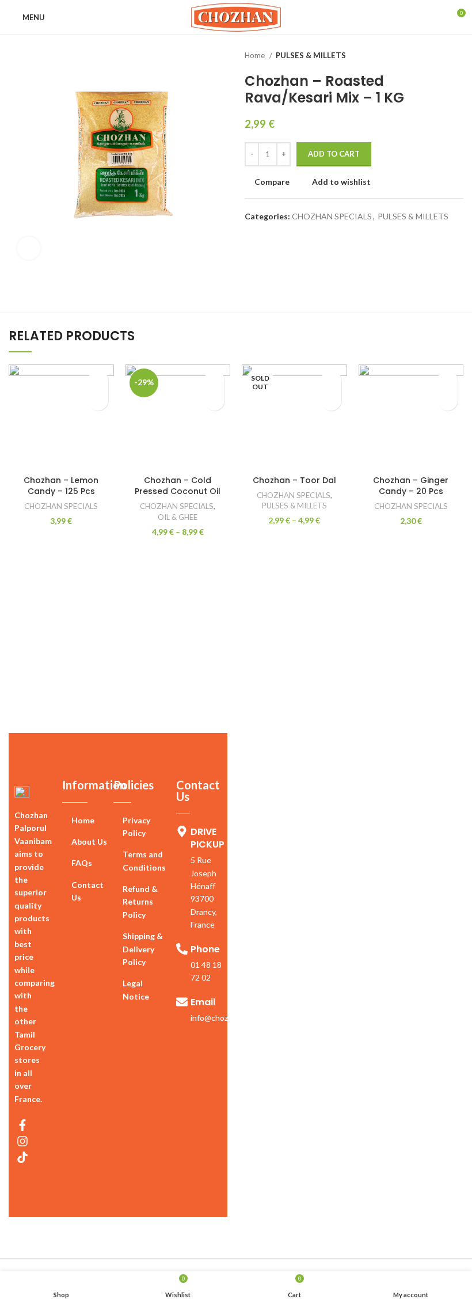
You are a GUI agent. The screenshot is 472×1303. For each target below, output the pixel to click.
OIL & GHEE (177, 517)
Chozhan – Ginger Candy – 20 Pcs (410, 485)
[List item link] (87, 820)
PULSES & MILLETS (311, 55)
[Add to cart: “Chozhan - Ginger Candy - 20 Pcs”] (447, 400)
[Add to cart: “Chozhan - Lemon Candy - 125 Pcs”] (98, 400)
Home (256, 55)
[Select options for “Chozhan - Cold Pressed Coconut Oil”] (214, 400)
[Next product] (457, 56)
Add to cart (334, 153)
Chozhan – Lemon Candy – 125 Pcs (61, 485)
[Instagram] (22, 1141)
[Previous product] (434, 56)
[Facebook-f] (22, 1125)
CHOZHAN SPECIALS (332, 216)
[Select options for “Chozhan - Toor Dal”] (331, 400)
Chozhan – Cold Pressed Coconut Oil (177, 485)
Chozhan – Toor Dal (294, 480)
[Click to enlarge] (28, 248)
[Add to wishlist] (98, 380)
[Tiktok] (22, 1157)
